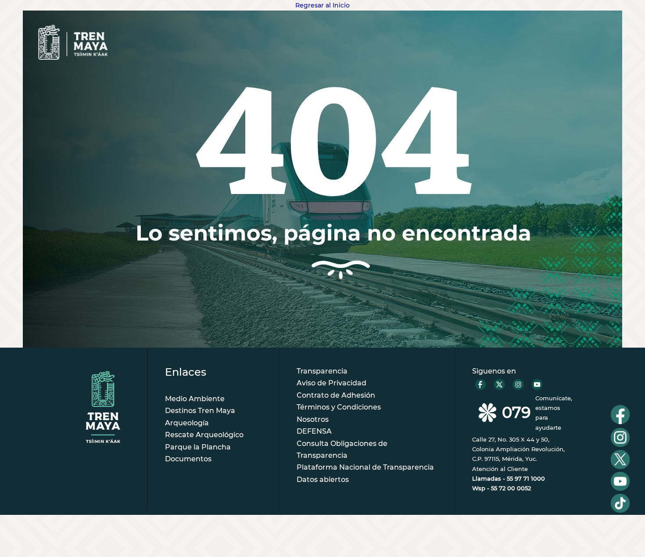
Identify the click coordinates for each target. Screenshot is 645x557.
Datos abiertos (323, 479)
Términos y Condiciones (339, 407)
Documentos (188, 459)
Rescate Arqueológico (204, 435)
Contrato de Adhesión (336, 395)
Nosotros (313, 419)
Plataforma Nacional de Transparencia (365, 467)
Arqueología (187, 423)
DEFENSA (314, 431)
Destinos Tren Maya (200, 410)
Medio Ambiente (195, 399)
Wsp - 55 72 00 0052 (501, 488)
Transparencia (322, 371)
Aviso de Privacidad (331, 383)
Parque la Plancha (198, 447)
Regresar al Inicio (322, 5)
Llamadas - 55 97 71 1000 (508, 478)
